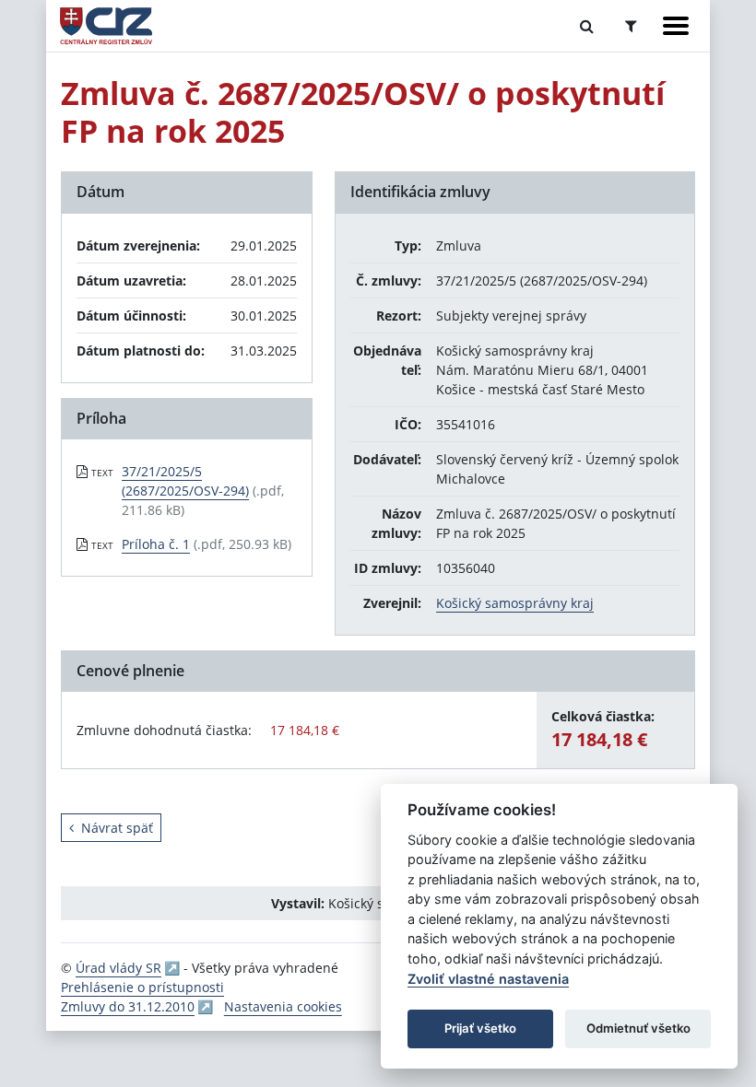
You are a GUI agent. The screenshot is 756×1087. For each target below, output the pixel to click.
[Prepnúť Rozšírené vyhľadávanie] (631, 25)
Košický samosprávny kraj (515, 603)
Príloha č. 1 (156, 544)
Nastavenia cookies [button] (283, 1006)
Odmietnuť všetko (638, 1028)
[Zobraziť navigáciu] (675, 25)
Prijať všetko (480, 1028)
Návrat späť (117, 827)
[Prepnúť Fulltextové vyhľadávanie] (587, 25)
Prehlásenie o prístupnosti (142, 987)
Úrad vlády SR (118, 967)
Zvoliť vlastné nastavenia (488, 979)
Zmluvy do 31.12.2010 (128, 1006)
